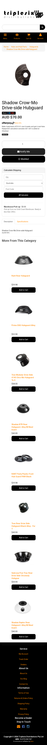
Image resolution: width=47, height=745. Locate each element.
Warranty (23, 709)
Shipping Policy (23, 704)
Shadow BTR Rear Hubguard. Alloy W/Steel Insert (22, 427)
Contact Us (23, 684)
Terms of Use (23, 693)
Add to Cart (23, 290)
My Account (23, 654)
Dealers (24, 665)
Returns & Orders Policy (23, 698)
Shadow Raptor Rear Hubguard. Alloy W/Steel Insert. (22, 625)
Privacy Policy (23, 714)
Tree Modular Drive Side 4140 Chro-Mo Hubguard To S (23, 377)
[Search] (42, 27)
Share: (5, 113)
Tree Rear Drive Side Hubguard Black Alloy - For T (23, 526)
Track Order (23, 659)
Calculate (24, 195)
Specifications (22, 222)
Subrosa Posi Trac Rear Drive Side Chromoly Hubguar (22, 575)
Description (8, 222)
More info (17, 123)
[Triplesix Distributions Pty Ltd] (23, 13)
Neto (32, 741)
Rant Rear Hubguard (21, 276)
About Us (23, 673)
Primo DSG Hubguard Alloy (23, 325)
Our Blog (23, 679)
